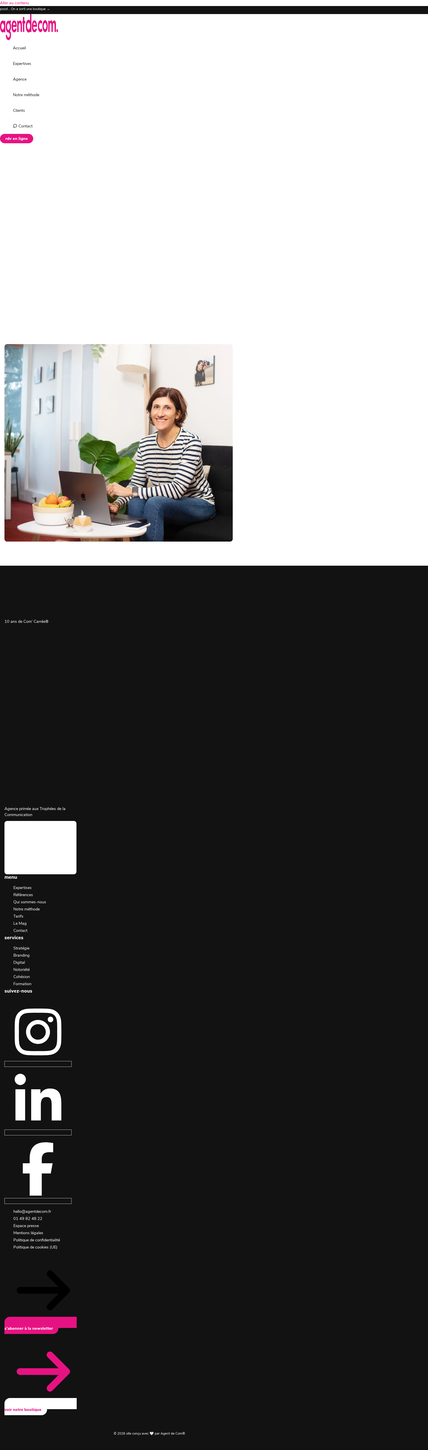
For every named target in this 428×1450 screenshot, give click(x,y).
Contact (20, 930)
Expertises (22, 887)
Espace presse (26, 1225)
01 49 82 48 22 (27, 1218)
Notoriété (21, 969)
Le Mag (20, 923)
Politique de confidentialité (36, 1240)
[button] (16, 138)
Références (23, 894)
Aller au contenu (14, 3)
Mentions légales (28, 1233)
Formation (22, 984)
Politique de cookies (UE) (35, 1247)
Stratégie (21, 948)
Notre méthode (26, 909)
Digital (19, 962)
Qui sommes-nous (29, 902)
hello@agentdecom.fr (32, 1211)
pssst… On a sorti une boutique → (25, 9)
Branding (21, 955)
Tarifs (18, 916)
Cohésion (21, 976)
